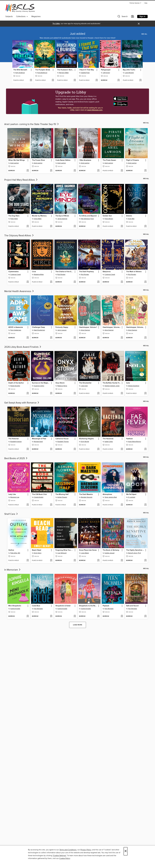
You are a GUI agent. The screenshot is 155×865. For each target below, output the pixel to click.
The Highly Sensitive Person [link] (135, 550)
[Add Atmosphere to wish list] (121, 504)
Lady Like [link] (12, 494)
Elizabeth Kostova (16, 442)
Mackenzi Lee (14, 497)
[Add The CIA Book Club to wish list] (51, 504)
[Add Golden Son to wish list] (121, 226)
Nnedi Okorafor (15, 386)
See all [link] (144, 34)
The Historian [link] (13, 439)
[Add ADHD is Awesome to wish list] (27, 337)
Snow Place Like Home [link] (88, 550)
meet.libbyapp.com (94, 110)
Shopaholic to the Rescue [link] (88, 606)
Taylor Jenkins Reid (111, 497)
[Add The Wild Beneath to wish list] (31, 80)
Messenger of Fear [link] (39, 439)
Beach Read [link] (36, 550)
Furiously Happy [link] (61, 327)
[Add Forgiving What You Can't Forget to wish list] (74, 560)
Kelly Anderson (20, 73)
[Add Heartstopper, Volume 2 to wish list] (121, 337)
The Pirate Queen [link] (109, 160)
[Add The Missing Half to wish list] (74, 504)
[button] (135, 3)
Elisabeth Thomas (63, 442)
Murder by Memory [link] (39, 216)
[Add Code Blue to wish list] (51, 616)
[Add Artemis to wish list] (145, 226)
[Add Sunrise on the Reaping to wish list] (51, 393)
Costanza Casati (15, 274)
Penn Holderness (15, 330)
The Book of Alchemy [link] (111, 550)
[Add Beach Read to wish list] (51, 560)
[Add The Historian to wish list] (27, 449)
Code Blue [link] (36, 606)
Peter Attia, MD (15, 553)
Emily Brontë (85, 442)
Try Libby (56, 23)
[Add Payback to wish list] (121, 616)
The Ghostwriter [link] (85, 383)
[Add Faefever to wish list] (145, 449)
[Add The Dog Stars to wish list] (27, 226)
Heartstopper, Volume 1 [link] (88, 327)
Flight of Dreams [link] (132, 160)
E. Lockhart (131, 497)
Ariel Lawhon (14, 163)
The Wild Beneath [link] (20, 70)
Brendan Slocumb (86, 497)
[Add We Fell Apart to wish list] (145, 504)
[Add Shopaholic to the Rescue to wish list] (98, 616)
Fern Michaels (38, 609)
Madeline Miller (39, 274)
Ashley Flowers (62, 497)
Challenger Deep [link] (38, 327)
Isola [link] (128, 383)
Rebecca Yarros (62, 386)
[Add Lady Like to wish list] (27, 504)
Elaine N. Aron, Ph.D (134, 553)
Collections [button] (21, 16)
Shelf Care (10, 514)
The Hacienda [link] (108, 439)
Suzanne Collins (39, 386)
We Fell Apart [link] (131, 494)
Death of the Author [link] (16, 383)
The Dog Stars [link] (13, 216)
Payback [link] (106, 606)
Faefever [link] (129, 439)
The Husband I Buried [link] (65, 70)
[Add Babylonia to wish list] (121, 282)
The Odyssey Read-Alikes (18, 235)
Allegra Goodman (133, 386)
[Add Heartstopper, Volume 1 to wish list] (98, 337)
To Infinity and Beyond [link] (88, 216)
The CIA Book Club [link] (39, 494)
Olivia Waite (37, 219)
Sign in (142, 16)
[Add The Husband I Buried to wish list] (74, 80)
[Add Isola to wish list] (145, 393)
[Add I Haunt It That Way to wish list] (96, 80)
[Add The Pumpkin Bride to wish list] (52, 80)
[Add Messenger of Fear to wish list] (51, 449)
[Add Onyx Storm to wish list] (74, 393)
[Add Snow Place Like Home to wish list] (98, 560)
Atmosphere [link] (107, 494)
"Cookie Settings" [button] (59, 855)
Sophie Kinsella (15, 609)
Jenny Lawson (61, 330)
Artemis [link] (129, 216)
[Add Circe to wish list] (51, 282)
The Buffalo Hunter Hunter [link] (112, 383)
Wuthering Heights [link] (86, 439)
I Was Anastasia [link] (85, 160)
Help (145, 3)
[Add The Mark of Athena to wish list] (145, 282)
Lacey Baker (85, 553)
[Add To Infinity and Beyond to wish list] (98, 226)
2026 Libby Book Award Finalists (21, 347)
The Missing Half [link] (62, 494)
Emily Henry (37, 553)
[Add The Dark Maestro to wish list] (98, 504)
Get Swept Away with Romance (20, 402)
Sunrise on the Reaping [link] (41, 383)
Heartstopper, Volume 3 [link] (135, 327)
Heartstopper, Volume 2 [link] (112, 327)
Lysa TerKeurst (61, 553)
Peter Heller (14, 219)
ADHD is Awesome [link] (15, 327)
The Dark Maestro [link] (86, 494)
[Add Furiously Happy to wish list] (74, 337)
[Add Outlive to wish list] (27, 560)
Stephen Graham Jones (112, 386)
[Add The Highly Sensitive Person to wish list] (145, 560)
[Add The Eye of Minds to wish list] (74, 226)
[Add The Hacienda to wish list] (121, 449)
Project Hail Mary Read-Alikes (20, 179)
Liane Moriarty (129, 73)
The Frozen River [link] (38, 160)
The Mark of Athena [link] (133, 272)
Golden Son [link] (107, 216)
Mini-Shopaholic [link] (14, 606)
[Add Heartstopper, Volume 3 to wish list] (145, 337)
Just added (77, 34)
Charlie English (38, 497)
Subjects (9, 16)
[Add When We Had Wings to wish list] (27, 170)
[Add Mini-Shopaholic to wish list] (27, 616)
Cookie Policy (64, 858)
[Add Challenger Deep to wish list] (51, 337)
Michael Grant (38, 442)
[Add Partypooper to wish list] (118, 80)
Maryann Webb (64, 73)
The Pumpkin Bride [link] (42, 70)
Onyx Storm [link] (59, 383)
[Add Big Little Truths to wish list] (140, 80)
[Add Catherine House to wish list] (74, 449)
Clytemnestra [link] (13, 272)
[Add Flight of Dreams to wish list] (145, 170)
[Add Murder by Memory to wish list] (51, 226)
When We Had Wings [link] (16, 160)
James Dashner (62, 219)
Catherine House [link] (61, 439)
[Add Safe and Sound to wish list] (145, 616)
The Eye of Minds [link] (62, 216)
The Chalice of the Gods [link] (64, 272)
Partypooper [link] (106, 70)
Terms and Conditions (67, 850)
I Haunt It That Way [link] (86, 70)
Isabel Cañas (109, 442)
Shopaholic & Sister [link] (63, 606)
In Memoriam (11, 569)
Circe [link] (34, 272)
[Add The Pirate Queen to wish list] (121, 170)
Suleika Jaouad (109, 553)
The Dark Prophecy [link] (86, 272)
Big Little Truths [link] (129, 70)
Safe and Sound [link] (132, 606)
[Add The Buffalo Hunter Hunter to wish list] (121, 393)
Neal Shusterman (39, 330)
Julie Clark (84, 386)
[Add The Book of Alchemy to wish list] (121, 560)
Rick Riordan (61, 274)
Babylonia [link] (107, 272)
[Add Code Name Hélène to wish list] (74, 170)
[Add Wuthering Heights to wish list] (98, 449)
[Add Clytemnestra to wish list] (27, 282)
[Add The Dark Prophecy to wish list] (98, 282)
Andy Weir (131, 219)
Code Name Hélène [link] (62, 160)
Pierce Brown (109, 219)
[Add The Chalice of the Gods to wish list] (74, 282)
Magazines (36, 16)
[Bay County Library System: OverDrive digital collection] (20, 8)
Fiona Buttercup (42, 73)
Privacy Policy (85, 850)
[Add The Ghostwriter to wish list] (98, 393)
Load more (77, 625)
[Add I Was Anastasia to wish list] (98, 170)
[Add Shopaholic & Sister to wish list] (74, 616)
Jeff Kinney (106, 73)
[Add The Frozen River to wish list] (51, 170)
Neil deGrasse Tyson (87, 219)
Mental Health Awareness (18, 291)
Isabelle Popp (85, 73)
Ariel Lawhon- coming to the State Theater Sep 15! (30, 124)
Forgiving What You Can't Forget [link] (64, 550)
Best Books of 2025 (14, 458)
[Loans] (132, 17)
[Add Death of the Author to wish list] (27, 393)
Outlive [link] (11, 550)
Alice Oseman (85, 330)
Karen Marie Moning (134, 442)
